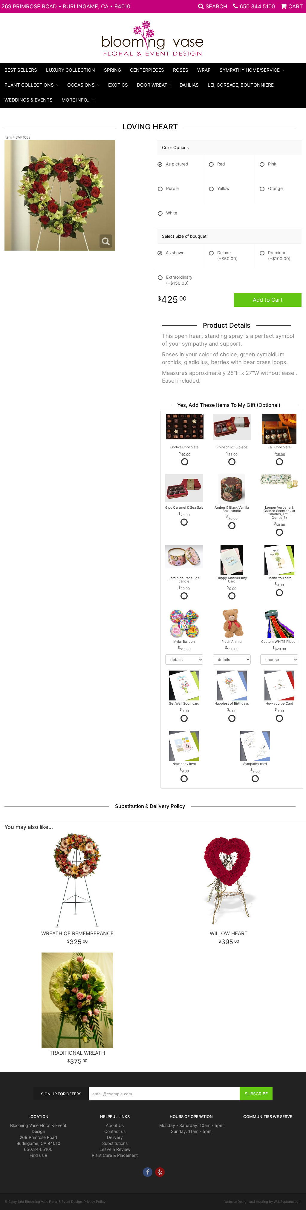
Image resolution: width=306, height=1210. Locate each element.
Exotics (118, 85)
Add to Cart (268, 300)
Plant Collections (29, 85)
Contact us (115, 1131)
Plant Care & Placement (115, 1155)
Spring (112, 70)
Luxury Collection (70, 70)
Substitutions (115, 1143)
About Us (115, 1125)
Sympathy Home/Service (250, 70)
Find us (37, 1155)
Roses (180, 70)
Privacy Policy (94, 1202)
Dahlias (189, 85)
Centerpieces (147, 70)
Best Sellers (20, 70)
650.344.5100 (257, 6)
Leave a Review (115, 1149)
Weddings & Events (28, 100)
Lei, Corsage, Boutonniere (241, 85)
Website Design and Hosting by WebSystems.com (263, 1202)
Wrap (204, 70)
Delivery (115, 1137)
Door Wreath (154, 85)
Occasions (81, 85)
